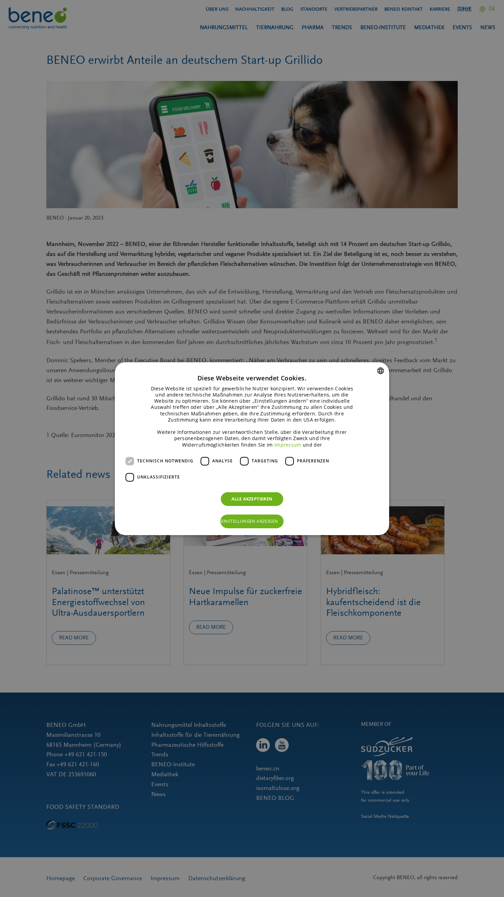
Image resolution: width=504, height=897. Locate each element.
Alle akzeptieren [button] (251, 499)
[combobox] (380, 370)
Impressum (287, 444)
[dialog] (252, 448)
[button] (252, 521)
